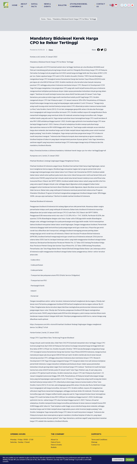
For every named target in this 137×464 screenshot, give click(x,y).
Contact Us (100, 5)
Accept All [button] (130, 459)
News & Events (47, 5)
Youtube (132, 5)
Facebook (122, 5)
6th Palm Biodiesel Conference (78, 5)
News (51, 50)
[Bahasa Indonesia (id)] (116, 5)
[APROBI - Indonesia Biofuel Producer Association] (6, 5)
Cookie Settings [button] (118, 459)
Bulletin (62, 5)
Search (110, 5)
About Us (24, 5)
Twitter (125, 5)
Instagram (129, 5)
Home (14, 5)
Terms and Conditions (99, 439)
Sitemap (94, 442)
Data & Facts (34, 5)
